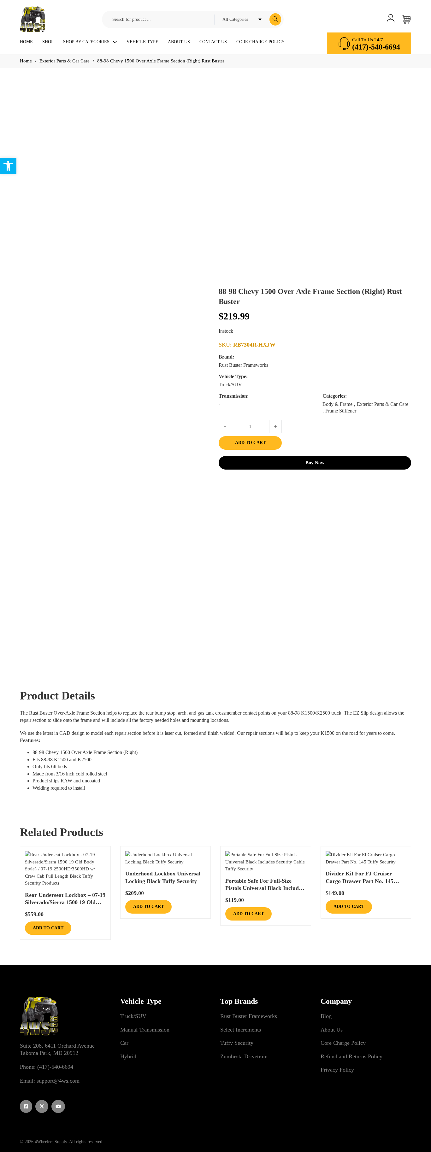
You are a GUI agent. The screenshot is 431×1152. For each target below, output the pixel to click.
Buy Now (314, 462)
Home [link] (26, 41)
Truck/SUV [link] (133, 1016)
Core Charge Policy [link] (260, 41)
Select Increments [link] (240, 1029)
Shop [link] (48, 41)
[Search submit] (275, 19)
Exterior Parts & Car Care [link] (64, 60)
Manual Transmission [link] (144, 1029)
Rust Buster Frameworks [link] (248, 1016)
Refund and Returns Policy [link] (351, 1056)
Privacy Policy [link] (337, 1070)
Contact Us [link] (213, 41)
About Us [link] (179, 41)
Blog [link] (326, 1016)
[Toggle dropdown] (115, 42)
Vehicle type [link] (142, 41)
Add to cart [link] (48, 928)
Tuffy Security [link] (236, 1043)
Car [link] (124, 1043)
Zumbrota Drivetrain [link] (244, 1056)
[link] (8, 166)
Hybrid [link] (128, 1056)
